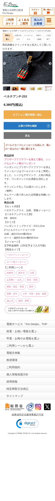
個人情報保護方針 (17, 374)
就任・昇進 (32, 280)
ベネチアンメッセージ (17, 255)
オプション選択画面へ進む (27, 114)
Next (50, 63)
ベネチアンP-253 (43, 31)
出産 (32, 272)
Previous (4, 63)
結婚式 (10, 272)
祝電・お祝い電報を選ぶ (21, 331)
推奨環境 (11, 360)
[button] (27, 423)
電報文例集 (13, 352)
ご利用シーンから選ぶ (20, 345)
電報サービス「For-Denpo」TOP (26, 324)
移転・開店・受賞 (15, 287)
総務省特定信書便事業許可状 (28, 414)
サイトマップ (14, 396)
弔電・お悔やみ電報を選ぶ (22, 338)
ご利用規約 (13, 367)
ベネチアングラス (26, 31)
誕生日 (21, 272)
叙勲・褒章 (23, 300)
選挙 (31, 287)
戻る (27, 135)
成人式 (10, 300)
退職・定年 (12, 293)
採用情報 (11, 381)
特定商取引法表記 (17, 388)
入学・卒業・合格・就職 (34, 293)
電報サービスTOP (9, 31)
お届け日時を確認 (27, 125)
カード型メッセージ (16, 262)
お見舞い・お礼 (14, 280)
